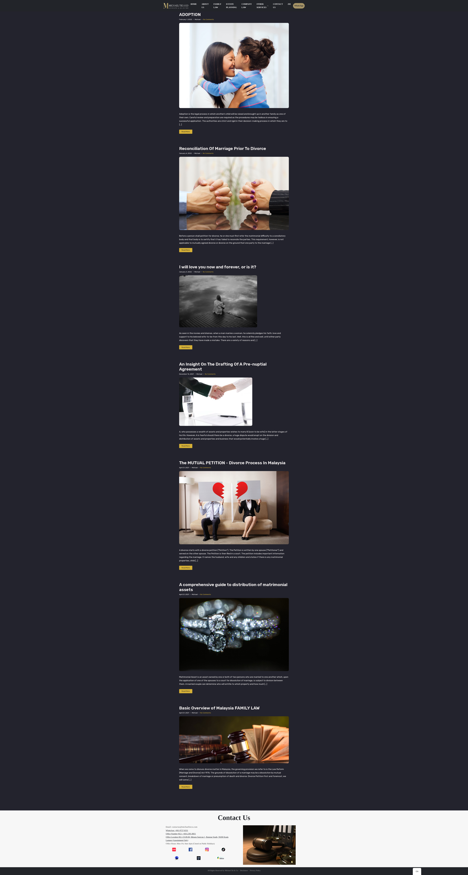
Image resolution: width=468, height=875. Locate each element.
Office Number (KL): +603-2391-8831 (181, 834)
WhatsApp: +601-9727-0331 (177, 830)
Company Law (247, 5)
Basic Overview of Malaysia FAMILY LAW (219, 708)
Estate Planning (231, 5)
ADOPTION (190, 14)
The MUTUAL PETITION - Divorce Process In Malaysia (232, 462)
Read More (186, 132)
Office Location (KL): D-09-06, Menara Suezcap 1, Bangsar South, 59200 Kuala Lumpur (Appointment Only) (197, 838)
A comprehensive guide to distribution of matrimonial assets (233, 587)
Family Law (217, 5)
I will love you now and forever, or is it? (217, 267)
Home (194, 4)
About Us (205, 5)
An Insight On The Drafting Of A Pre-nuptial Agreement (223, 367)
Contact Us (278, 5)
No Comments (208, 19)
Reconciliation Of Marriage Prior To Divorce (222, 148)
